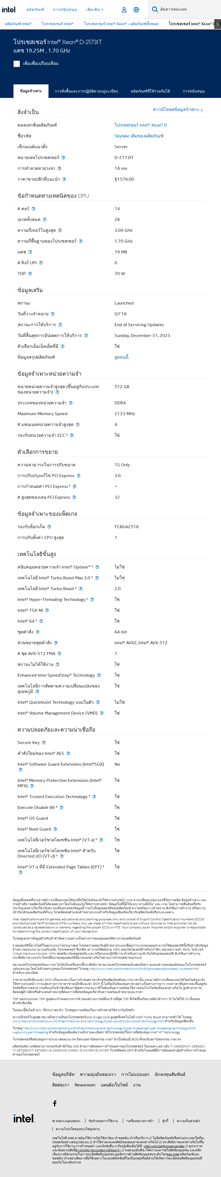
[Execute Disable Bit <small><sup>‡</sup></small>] (61, 807)
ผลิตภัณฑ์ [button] (35, 9)
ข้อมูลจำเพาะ (31, 91)
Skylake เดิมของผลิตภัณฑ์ (139, 136)
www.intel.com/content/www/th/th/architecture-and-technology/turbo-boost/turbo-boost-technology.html (88, 1021)
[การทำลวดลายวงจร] (59, 168)
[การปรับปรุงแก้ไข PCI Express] (78, 475)
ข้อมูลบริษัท (63, 1074)
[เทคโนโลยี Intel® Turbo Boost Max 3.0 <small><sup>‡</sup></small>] (97, 578)
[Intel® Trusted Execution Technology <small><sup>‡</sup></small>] (94, 796)
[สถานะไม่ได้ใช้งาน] (57, 664)
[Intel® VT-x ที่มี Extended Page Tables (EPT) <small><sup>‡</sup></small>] (20, 872)
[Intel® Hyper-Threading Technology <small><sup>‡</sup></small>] (92, 599)
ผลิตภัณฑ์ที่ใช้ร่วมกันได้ (150, 91)
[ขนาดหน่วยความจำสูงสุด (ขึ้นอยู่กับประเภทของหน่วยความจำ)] (57, 392)
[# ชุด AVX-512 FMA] (59, 653)
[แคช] (30, 252)
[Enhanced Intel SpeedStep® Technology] (99, 675)
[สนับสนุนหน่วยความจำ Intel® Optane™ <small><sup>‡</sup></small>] (97, 567)
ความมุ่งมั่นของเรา (98, 1074)
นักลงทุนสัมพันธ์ (170, 1074)
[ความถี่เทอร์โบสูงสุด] (60, 230)
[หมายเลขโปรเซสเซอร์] (63, 157)
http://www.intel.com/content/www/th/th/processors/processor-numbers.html (144, 969)
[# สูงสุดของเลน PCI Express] (74, 497)
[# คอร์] (33, 208)
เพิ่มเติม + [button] (94, 9)
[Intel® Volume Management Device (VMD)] (102, 713)
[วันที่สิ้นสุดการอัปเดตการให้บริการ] (86, 335)
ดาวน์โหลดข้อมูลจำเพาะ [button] (176, 109)
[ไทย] (136, 9)
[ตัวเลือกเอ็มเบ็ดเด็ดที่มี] (62, 346)
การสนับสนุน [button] (65, 9)
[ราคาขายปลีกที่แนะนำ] (64, 179)
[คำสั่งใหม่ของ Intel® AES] (68, 753)
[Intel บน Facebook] (54, 1104)
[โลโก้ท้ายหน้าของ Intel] (24, 1118)
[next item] (217, 24)
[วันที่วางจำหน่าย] (53, 314)
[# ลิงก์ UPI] (41, 262)
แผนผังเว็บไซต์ (114, 1085)
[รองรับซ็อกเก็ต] (49, 526)
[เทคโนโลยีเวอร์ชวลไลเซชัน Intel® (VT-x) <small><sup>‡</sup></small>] (101, 840)
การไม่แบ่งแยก (135, 1074)
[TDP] (30, 273)
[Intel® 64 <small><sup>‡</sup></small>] (41, 621)
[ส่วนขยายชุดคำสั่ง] (56, 642)
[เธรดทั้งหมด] (44, 219)
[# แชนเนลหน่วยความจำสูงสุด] (78, 424)
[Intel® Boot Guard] (55, 829)
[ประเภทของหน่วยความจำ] (71, 403)
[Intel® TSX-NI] (47, 610)
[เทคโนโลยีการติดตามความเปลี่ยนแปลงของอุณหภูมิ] (37, 691)
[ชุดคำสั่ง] (37, 632)
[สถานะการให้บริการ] (60, 324)
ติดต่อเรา (60, 1085)
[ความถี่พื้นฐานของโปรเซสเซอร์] (81, 241)
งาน (137, 1085)
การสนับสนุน (194, 91)
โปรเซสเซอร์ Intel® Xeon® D (141, 125)
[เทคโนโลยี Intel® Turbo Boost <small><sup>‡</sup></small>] (81, 588)
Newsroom (85, 1085)
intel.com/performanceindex (164, 1146)
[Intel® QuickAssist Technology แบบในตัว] (98, 702)
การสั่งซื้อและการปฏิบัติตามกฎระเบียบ (86, 91)
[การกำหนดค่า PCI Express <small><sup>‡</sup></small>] (74, 486)
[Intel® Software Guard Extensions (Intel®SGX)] (20, 769)
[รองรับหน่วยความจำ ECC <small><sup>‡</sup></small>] (72, 435)
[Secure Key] (44, 742)
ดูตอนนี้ (122, 357)
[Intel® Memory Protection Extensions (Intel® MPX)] (32, 785)
